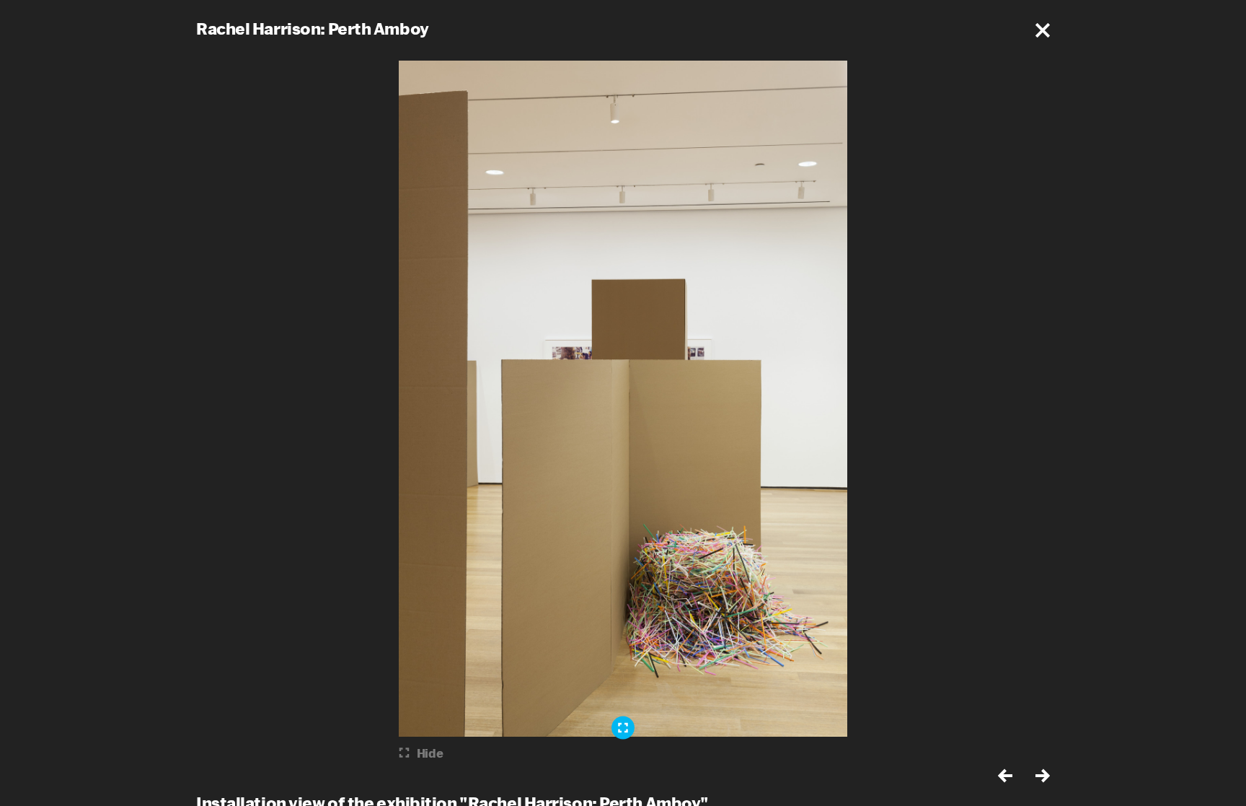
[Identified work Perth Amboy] (623, 727)
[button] (1043, 30)
